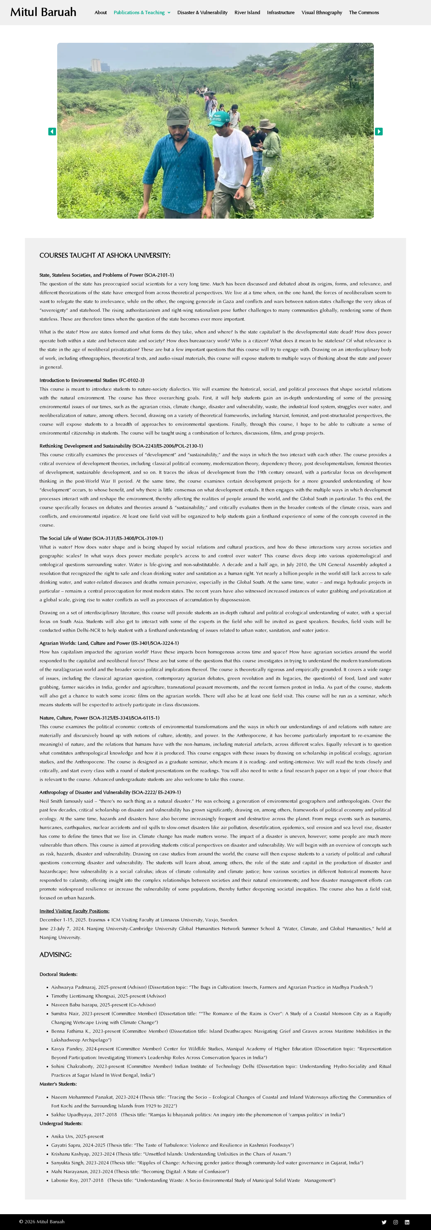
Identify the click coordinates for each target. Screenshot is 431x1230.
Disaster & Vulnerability (202, 12)
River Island (247, 12)
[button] (142, 12)
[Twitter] (384, 1222)
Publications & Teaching (139, 12)
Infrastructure (281, 12)
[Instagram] (396, 1222)
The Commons (364, 12)
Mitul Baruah (43, 12)
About (101, 12)
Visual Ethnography (322, 12)
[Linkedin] (407, 1222)
